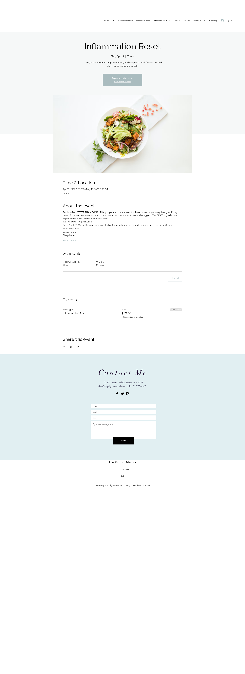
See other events (122, 81)
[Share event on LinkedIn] (78, 347)
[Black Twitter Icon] (122, 394)
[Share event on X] (71, 347)
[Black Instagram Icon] (128, 394)
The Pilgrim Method (123, 462)
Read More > (69, 240)
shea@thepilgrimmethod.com (111, 386)
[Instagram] (122, 476)
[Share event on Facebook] (64, 347)
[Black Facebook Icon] (117, 394)
